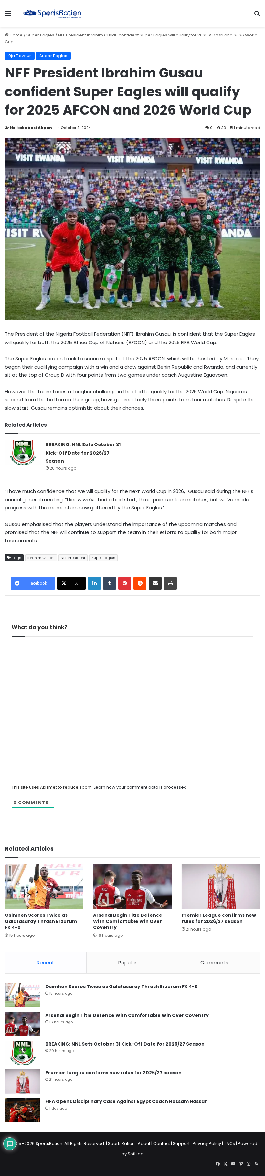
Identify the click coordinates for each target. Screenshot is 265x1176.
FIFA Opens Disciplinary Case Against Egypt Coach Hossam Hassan (126, 1101)
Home (16, 35)
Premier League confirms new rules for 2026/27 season (219, 918)
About (144, 1143)
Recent (45, 962)
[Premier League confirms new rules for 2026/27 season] (221, 886)
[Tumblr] (109, 583)
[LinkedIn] (94, 583)
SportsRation (121, 1143)
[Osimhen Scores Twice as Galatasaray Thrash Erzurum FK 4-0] (44, 886)
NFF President (73, 557)
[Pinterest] (124, 583)
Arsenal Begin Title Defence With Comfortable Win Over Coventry (127, 921)
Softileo (135, 1154)
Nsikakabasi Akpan (31, 127)
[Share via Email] (155, 583)
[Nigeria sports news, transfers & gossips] (51, 13)
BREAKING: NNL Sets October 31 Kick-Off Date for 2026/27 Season (83, 452)
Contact (161, 1143)
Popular (127, 962)
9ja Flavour (19, 56)
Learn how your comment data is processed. (141, 787)
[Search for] (257, 16)
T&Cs (229, 1143)
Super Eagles (40, 35)
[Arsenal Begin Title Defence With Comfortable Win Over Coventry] (132, 886)
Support (181, 1143)
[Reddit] (139, 583)
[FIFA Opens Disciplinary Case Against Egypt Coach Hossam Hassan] (22, 1110)
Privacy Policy (207, 1143)
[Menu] (8, 16)
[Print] (170, 583)
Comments (214, 962)
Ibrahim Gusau (41, 557)
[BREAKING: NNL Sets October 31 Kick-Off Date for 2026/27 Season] (23, 452)
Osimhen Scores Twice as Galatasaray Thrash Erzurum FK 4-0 (41, 921)
